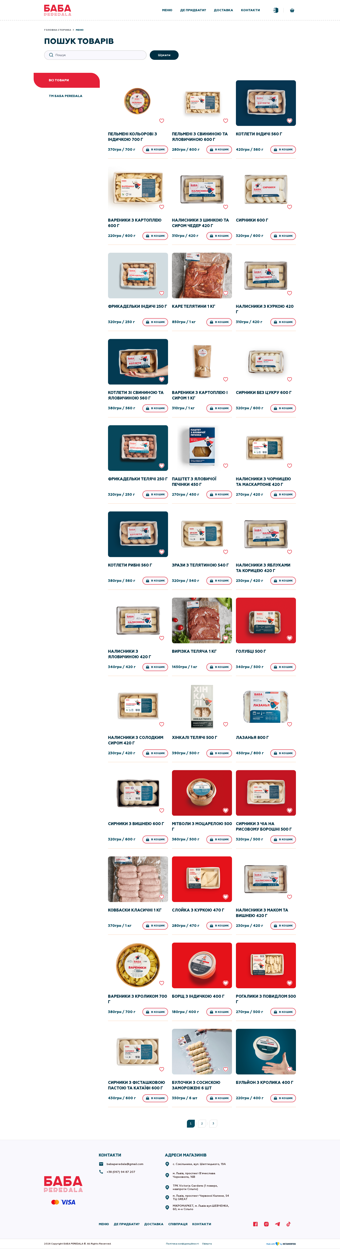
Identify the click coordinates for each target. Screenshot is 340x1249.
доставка (223, 10)
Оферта (207, 1243)
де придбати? (193, 10)
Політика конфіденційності (182, 1243)
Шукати (164, 55)
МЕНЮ (104, 1224)
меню (167, 10)
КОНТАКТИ (201, 1224)
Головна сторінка (57, 30)
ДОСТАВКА (154, 1224)
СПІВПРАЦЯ (178, 1224)
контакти (250, 10)
